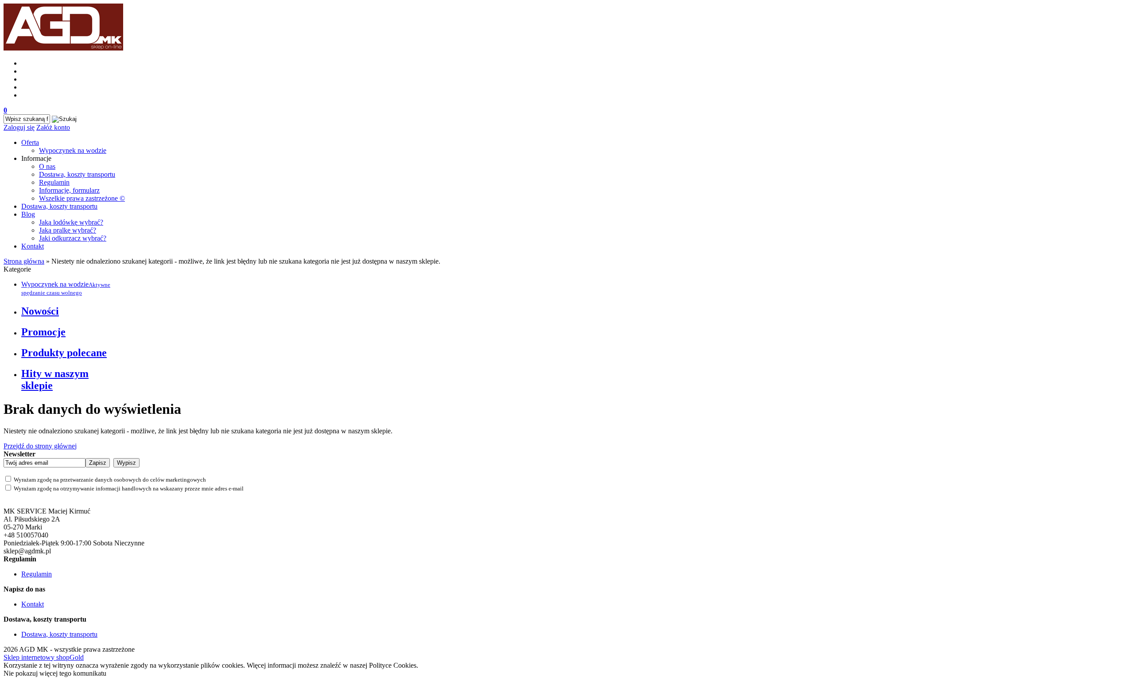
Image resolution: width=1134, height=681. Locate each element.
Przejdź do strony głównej (40, 446)
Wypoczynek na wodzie (72, 150)
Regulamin (54, 182)
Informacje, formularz (69, 190)
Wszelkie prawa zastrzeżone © (82, 198)
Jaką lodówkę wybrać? (71, 222)
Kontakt (32, 246)
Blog (28, 214)
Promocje (43, 332)
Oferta (30, 142)
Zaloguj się (19, 127)
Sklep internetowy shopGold (44, 657)
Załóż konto (53, 127)
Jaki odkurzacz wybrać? (72, 238)
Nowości (40, 311)
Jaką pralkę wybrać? (67, 230)
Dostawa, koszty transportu (77, 174)
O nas (47, 166)
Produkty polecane (64, 352)
